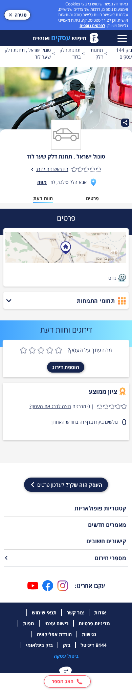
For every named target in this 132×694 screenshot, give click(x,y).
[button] (78, 406)
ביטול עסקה (66, 656)
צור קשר (75, 612)
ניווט (112, 278)
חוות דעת (43, 198)
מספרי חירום (110, 558)
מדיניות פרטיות (94, 623)
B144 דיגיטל (94, 645)
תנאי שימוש (44, 612)
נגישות (89, 634)
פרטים (92, 198)
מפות (28, 623)
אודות (100, 612)
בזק (66, 645)
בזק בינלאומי (39, 645)
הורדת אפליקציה (54, 634)
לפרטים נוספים (92, 25)
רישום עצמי (56, 623)
